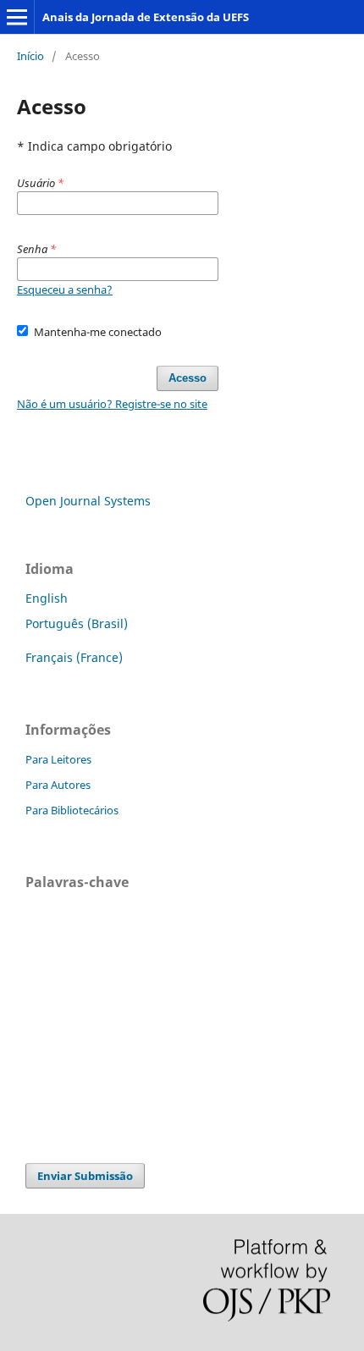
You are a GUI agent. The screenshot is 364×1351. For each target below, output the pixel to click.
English (46, 598)
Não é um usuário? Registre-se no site (112, 403)
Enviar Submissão (85, 1175)
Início (30, 55)
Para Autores (58, 784)
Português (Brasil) (76, 623)
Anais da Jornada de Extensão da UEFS (145, 17)
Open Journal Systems (88, 501)
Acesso (187, 378)
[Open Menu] (17, 17)
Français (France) (74, 657)
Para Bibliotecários (72, 810)
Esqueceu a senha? (65, 289)
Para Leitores (58, 759)
